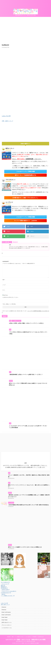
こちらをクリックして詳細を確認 (25, 171)
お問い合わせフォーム (7, 622)
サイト (3, 290)
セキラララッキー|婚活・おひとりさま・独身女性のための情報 (25, 639)
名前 (3, 279)
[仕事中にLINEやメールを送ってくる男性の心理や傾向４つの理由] (7, 559)
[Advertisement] (25, 30)
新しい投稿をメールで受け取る (10, 304)
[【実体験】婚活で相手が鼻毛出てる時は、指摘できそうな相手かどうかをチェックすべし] (19, 560)
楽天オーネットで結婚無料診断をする (25, 175)
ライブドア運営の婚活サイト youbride (25, 220)
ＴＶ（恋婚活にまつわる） (19, 636)
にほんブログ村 (6, 116)
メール (4, 284)
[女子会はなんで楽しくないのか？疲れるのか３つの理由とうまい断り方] (44, 571)
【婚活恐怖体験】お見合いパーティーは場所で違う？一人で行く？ (26, 374)
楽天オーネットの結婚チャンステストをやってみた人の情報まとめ (25, 547)
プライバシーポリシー (7, 625)
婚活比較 (8, 636)
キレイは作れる (28, 636)
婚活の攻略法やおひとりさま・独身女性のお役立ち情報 (25, 641)
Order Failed (4, 617)
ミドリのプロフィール (7, 627)
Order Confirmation (6, 612)
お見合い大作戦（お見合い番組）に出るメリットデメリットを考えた (26, 323)
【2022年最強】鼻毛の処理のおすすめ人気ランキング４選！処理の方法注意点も (28, 504)
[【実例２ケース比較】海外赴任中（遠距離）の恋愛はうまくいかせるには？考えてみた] (7, 574)
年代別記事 (34, 636)
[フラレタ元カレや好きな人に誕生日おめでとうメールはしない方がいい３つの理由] (44, 559)
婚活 (12, 636)
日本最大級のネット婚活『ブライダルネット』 (25, 197)
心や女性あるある (41, 636)
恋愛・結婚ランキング (7, 121)
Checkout (4, 607)
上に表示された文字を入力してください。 (10, 297)
